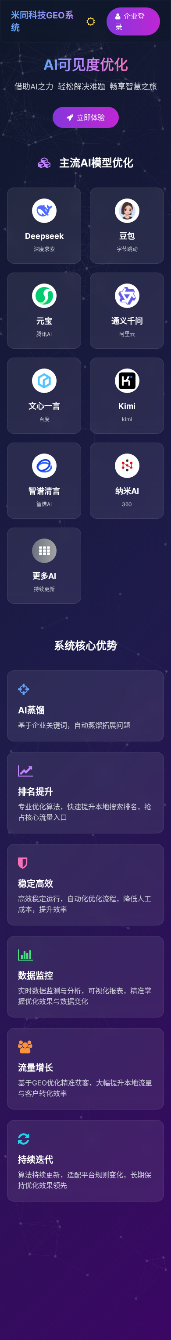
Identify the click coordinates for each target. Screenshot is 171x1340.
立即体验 (91, 117)
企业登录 (130, 21)
